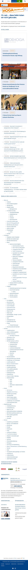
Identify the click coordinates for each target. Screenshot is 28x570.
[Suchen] (25, 1)
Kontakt (2, 563)
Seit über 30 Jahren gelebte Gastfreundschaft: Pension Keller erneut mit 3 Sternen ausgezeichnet (14, 173)
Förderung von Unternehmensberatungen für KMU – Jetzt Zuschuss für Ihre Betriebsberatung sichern (13, 149)
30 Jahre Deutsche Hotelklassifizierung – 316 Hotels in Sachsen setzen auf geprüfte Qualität (15, 189)
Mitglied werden (14, 1)
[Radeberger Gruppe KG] (8, 469)
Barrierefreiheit (20, 563)
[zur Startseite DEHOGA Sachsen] (3, 1)
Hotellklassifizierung (8, 168)
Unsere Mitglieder (15, 159)
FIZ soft (15, 558)
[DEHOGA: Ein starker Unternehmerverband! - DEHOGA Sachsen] (4, 478)
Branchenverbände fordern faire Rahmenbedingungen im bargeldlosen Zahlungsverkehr (14, 182)
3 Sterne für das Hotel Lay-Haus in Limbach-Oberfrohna (12, 116)
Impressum (7, 563)
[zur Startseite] (4, 5)
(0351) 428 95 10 (18, 486)
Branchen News (8, 129)
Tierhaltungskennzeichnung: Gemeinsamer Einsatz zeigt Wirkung (12, 54)
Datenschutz (13, 563)
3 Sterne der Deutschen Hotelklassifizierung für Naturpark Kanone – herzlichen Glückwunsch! (14, 165)
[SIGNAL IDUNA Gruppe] (15, 469)
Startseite (23, 26)
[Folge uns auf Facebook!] (13, 568)
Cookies (2, 565)
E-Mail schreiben (5, 518)
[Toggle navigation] (25, 5)
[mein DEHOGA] (19, 1)
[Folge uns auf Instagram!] (15, 568)
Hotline (8, 1)
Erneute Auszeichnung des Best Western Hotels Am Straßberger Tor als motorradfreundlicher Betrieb (14, 86)
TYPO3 (23, 558)
